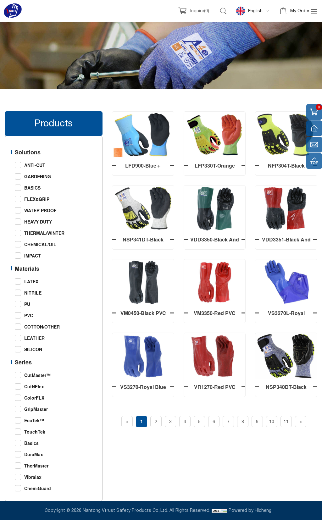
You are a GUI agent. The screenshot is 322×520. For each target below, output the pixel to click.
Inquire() (199, 11)
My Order (299, 11)
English (255, 11)
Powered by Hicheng (251, 510)
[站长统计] (219, 510)
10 (271, 421)
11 (286, 421)
